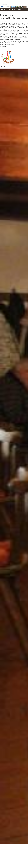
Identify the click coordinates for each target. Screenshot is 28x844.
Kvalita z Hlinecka (12, 9)
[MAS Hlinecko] (4, 3)
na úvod (4, 9)
